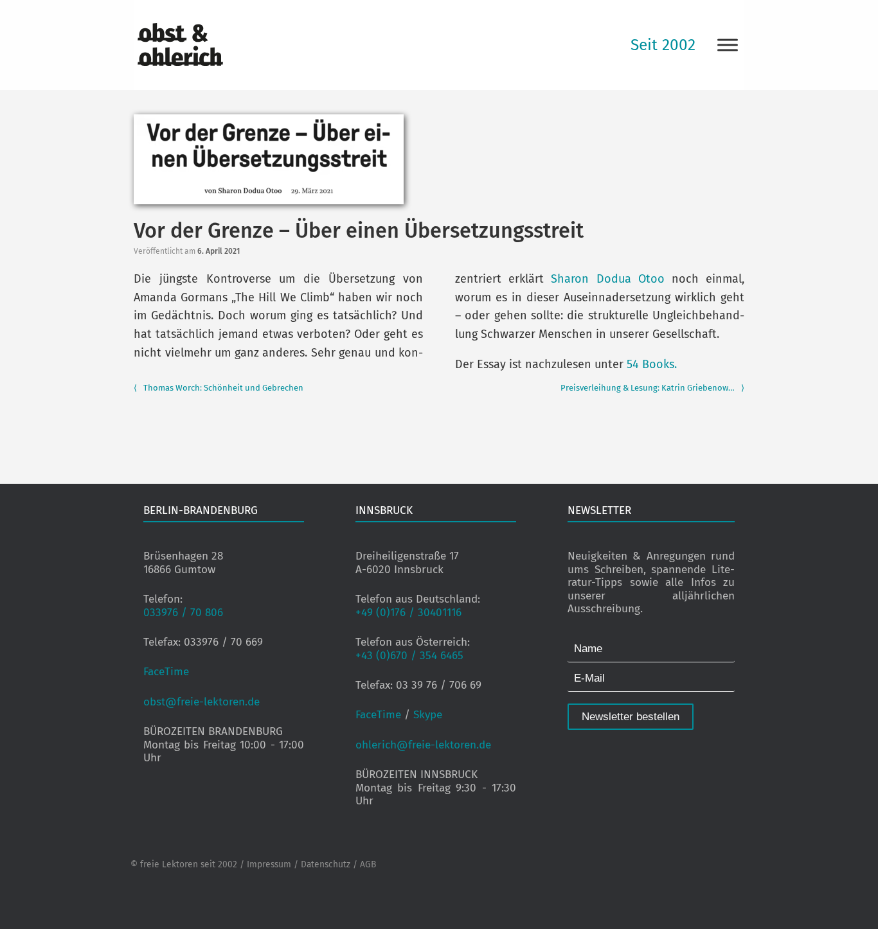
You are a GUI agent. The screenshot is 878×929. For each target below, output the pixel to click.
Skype (427, 714)
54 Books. (652, 364)
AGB (368, 864)
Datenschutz (325, 864)
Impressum (269, 864)
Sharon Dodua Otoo (607, 279)
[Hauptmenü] (727, 45)
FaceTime (166, 671)
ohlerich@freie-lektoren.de (423, 745)
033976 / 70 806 (183, 612)
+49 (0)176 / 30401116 (408, 612)
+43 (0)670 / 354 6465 (409, 655)
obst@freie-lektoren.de (201, 702)
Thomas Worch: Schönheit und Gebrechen (218, 388)
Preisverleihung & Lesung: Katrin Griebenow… (652, 388)
